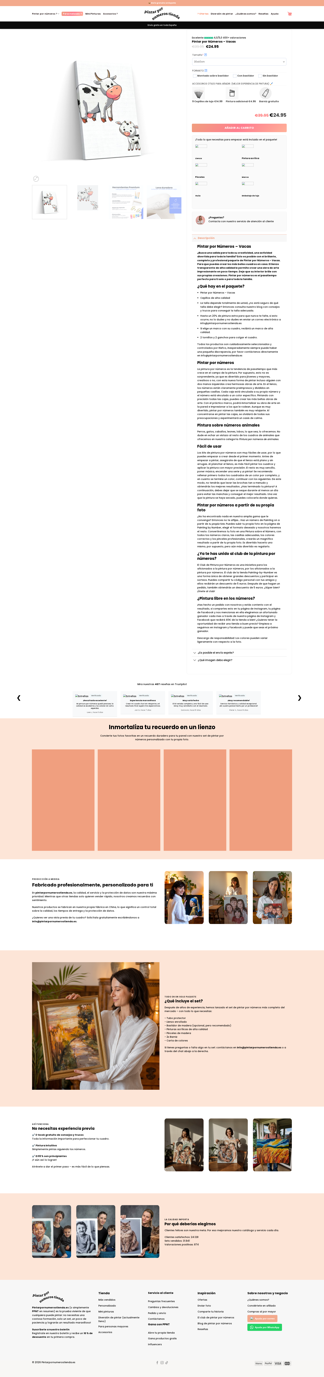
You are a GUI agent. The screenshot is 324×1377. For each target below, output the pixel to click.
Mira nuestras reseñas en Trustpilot (162, 684)
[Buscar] (283, 14)
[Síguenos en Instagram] (162, 1363)
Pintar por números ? (44, 13)
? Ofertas (202, 13)
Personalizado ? (72, 13)
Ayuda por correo (265, 1318)
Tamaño (203, 55)
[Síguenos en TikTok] (166, 1363)
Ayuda (274, 13)
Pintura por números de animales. (259, 439)
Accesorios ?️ (110, 13)
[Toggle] (195, 238)
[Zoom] (36, 179)
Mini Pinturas (93, 13)
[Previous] (39, 108)
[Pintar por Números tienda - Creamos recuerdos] (162, 14)
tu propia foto (217, 524)
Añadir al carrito (239, 128)
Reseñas (263, 13)
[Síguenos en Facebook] (157, 1363)
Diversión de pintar (222, 13)
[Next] (174, 108)
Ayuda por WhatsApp (267, 1327)
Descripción (206, 238)
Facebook (236, 627)
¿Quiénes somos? (245, 13)
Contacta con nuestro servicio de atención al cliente (241, 221)
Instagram (220, 627)
